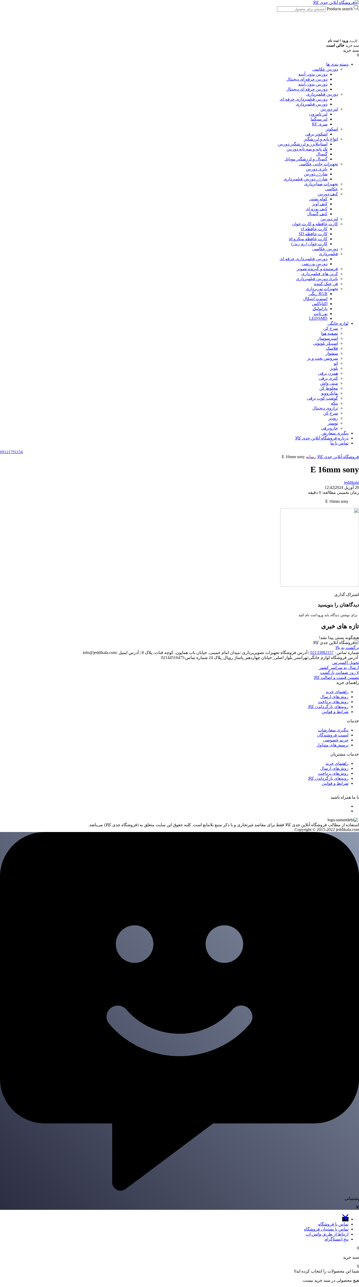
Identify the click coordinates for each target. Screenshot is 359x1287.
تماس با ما (339, 443)
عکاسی (331, 189)
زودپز (333, 418)
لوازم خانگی (337, 323)
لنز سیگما (319, 119)
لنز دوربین (329, 109)
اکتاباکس (319, 303)
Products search (339, 9)
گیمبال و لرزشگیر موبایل (305, 159)
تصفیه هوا (329, 333)
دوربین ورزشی (314, 263)
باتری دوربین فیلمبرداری (317, 278)
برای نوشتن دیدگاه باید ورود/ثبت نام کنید (328, 615)
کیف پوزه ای (316, 209)
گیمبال (321, 154)
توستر (333, 423)
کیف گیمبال (317, 214)
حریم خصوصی (335, 740)
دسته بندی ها (337, 64)
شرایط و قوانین (335, 711)
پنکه (334, 403)
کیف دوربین (327, 194)
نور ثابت (320, 313)
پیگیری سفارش (334, 433)
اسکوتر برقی (316, 134)
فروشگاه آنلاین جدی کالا (338, 456)
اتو (336, 363)
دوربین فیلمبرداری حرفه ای (303, 99)
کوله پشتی (318, 199)
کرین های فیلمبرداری (319, 273)
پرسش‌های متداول (332, 745)
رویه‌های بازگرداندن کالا (328, 706)
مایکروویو (329, 393)
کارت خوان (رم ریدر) (309, 244)
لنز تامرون (318, 114)
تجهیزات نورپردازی (322, 288)
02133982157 (322, 652)
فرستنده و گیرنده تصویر (317, 268)
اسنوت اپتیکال (315, 298)
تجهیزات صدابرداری (321, 184)
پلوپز (334, 368)
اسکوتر (332, 129)
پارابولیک (319, 308)
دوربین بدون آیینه (312, 74)
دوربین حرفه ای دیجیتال (306, 79)
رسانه (311, 456)
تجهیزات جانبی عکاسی (318, 164)
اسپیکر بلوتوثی (325, 343)
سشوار (332, 353)
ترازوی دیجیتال (325, 408)
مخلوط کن (328, 388)
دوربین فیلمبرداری (322, 94)
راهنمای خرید (337, 691)
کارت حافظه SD (313, 234)
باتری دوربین (316, 169)
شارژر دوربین (315, 174)
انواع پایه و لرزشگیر (321, 139)
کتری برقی (328, 378)
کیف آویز (319, 204)
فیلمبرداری (328, 254)
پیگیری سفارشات (333, 730)
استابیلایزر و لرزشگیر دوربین (302, 144)
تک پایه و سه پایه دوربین (306, 149)
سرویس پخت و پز (322, 358)
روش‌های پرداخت (333, 701)
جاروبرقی (329, 428)
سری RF (319, 124)
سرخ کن (330, 328)
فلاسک (332, 348)
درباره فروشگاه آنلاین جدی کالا (321, 438)
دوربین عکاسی (325, 69)
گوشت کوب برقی (322, 398)
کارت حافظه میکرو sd (308, 239)
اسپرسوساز (327, 338)
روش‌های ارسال (334, 696)
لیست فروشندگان (332, 735)
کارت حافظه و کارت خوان (315, 224)
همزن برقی (328, 373)
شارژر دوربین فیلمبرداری (305, 179)
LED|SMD (318, 318)
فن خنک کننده (326, 283)
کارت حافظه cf (314, 229)
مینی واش (329, 383)
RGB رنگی (318, 293)
